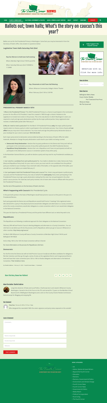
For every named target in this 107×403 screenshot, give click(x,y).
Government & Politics (80, 389)
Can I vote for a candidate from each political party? (21, 161)
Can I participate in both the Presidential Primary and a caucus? (25, 172)
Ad (74, 367)
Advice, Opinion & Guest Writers (83, 369)
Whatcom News (84, 102)
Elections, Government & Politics (83, 379)
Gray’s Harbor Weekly (87, 97)
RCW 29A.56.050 (35, 133)
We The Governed (85, 104)
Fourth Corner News (29, 265)
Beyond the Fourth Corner (81, 372)
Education (76, 374)
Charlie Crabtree (9, 265)
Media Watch (77, 392)
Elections (76, 377)
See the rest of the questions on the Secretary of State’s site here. (24, 186)
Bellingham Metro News (87, 95)
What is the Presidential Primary (14, 112)
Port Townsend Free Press (94, 99)
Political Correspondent (80, 394)
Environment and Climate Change (83, 382)
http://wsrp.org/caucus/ (20, 230)
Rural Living (76, 397)
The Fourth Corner (79, 399)
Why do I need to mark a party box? (16, 126)
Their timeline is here (18, 261)
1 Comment (39, 265)
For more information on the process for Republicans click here (23, 245)
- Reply (31, 305)
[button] (100, 20)
